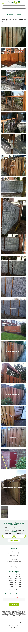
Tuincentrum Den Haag (18, 615)
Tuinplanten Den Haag (15, 612)
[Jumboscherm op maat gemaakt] (14, 437)
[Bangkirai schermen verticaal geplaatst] (14, 330)
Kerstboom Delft (21, 613)
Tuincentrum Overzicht (14, 626)
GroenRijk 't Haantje (14, 552)
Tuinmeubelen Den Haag (12, 613)
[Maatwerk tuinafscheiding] (14, 37)
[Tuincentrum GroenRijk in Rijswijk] (14, 2)
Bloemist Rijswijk (7, 610)
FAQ (14, 563)
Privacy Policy (14, 627)
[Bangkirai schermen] (14, 58)
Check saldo (14, 604)
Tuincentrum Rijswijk (7, 612)
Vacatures (14, 565)
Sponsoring (14, 567)
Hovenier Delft (8, 611)
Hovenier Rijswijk (15, 611)
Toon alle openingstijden (14, 589)
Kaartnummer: (14, 597)
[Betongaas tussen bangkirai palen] (14, 80)
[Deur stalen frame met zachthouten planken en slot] (14, 416)
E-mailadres (20, 533)
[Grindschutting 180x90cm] (14, 287)
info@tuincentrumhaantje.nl (14, 561)
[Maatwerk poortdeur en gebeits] (14, 459)
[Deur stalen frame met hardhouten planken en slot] (14, 351)
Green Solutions (14, 624)
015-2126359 (14, 559)
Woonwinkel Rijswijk (16, 614)
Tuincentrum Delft (22, 611)
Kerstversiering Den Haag (7, 614)
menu (3, 3)
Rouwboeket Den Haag (14, 610)
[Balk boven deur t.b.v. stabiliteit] (14, 373)
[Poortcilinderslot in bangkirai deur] (14, 144)
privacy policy (14, 531)
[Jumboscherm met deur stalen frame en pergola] (14, 488)
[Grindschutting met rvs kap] (14, 187)
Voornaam (8, 533)
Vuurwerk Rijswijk (10, 615)
